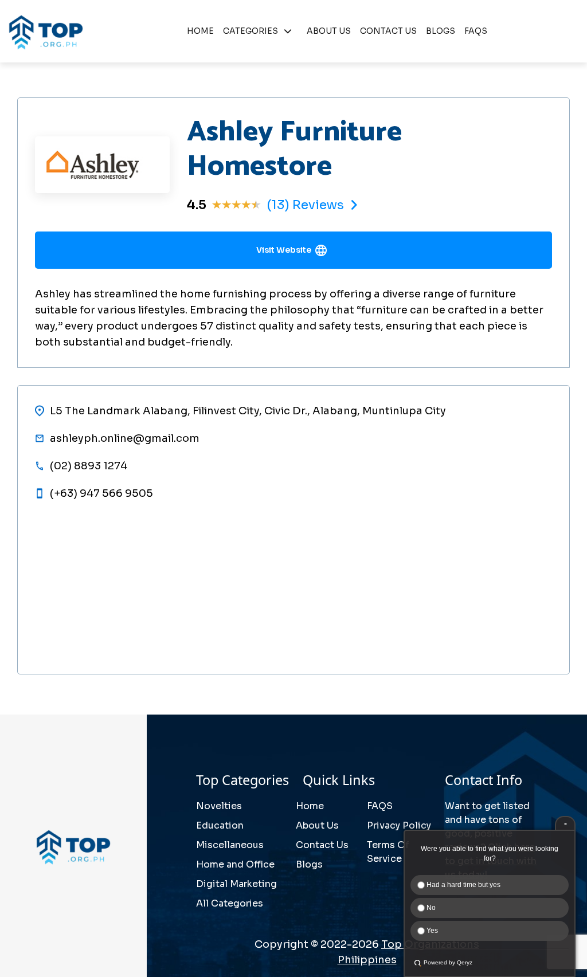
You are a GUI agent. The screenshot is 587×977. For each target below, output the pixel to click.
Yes (431, 931)
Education (220, 825)
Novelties (219, 806)
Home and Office (235, 864)
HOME (200, 31)
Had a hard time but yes (462, 885)
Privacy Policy (399, 825)
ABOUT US (329, 31)
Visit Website (283, 250)
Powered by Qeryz (448, 962)
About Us (317, 825)
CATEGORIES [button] (250, 31)
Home (310, 806)
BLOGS (440, 31)
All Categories (229, 903)
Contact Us (322, 845)
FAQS (475, 31)
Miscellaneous (230, 845)
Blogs (309, 864)
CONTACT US (388, 31)
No (430, 908)
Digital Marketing (236, 884)
